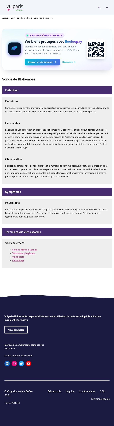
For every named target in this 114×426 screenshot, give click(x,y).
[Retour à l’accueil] (14, 7)
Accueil (5, 18)
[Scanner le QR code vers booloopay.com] (96, 49)
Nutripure (9, 348)
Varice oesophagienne (23, 253)
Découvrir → (69, 61)
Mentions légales (100, 398)
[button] (99, 7)
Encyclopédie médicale (21, 18)
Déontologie (54, 391)
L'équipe (70, 391)
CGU (102, 391)
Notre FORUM (12, 402)
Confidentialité (87, 391)
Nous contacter (16, 329)
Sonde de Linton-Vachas (24, 249)
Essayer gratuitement (40, 62)
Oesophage (18, 260)
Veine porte (18, 256)
